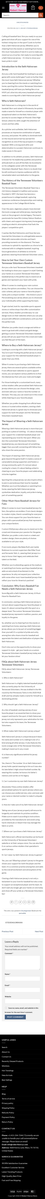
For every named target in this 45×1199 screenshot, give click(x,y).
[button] (3, 8)
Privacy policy (7, 1103)
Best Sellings (7, 1080)
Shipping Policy (8, 1108)
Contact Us (6, 1056)
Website (8, 996)
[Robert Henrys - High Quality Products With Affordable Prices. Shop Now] (17, 8)
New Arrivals (7, 1075)
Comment (9, 953)
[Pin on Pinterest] (29, 902)
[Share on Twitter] (20, 902)
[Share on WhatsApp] (12, 902)
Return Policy (7, 1122)
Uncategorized (22, 22)
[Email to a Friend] (25, 902)
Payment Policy (8, 1117)
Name (7, 974)
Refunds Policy (8, 1112)
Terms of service (8, 1098)
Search (4, 1047)
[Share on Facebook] (16, 902)
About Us (6, 1052)
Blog (4, 1094)
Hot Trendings (8, 1070)
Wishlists (5, 1066)
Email (7, 985)
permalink (22, 913)
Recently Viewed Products (13, 1061)
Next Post (39, 931)
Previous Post (7, 931)
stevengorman (32, 28)
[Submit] (40, 15)
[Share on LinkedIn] (33, 902)
